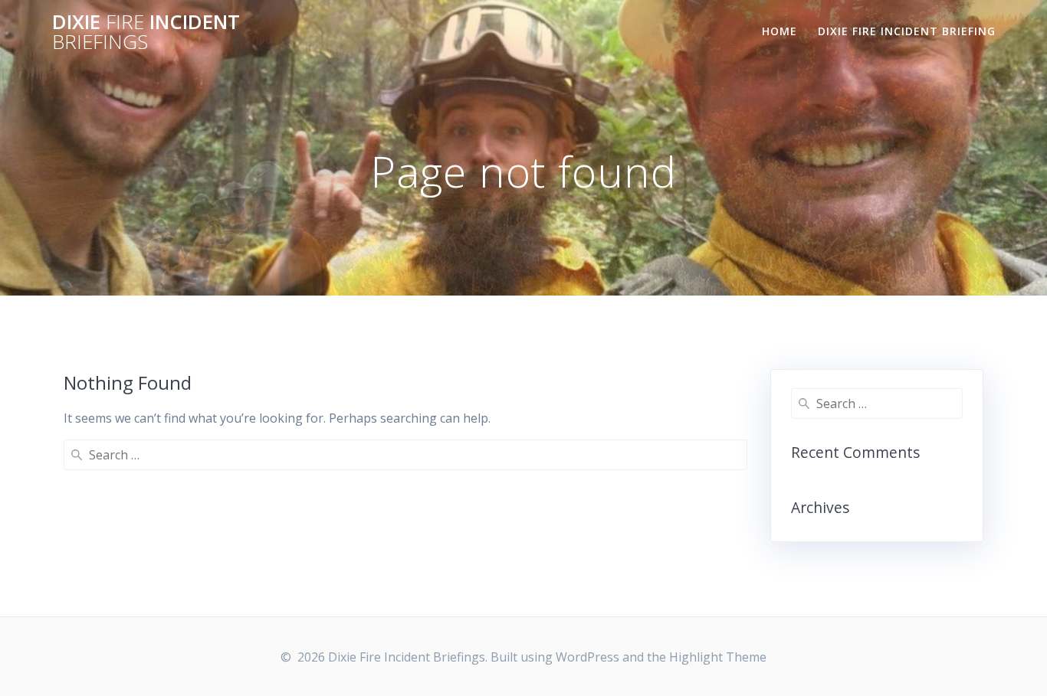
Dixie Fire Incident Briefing (907, 31)
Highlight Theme (717, 657)
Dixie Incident (146, 31)
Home (779, 31)
